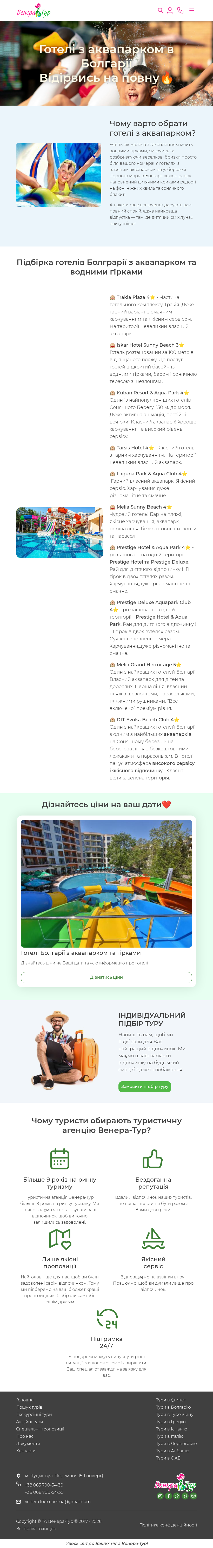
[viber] (193, 1495)
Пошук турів (29, 1407)
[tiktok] (176, 1495)
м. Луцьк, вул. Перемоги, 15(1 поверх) (64, 1475)
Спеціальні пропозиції (40, 1429)
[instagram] (160, 1495)
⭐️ (150, 345)
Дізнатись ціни (106, 977)
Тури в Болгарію (173, 1407)
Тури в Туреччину (175, 1414)
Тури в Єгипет (171, 1400)
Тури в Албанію (172, 1450)
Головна (25, 1400)
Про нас (25, 1436)
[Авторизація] (170, 10)
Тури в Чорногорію (176, 1443)
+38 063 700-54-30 (44, 1485)
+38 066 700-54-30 (44, 1492)
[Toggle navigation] (192, 10)
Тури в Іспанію (171, 1429)
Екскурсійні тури (34, 1414)
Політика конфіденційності (168, 1525)
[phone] (180, 10)
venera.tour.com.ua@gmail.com (58, 1501)
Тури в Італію (170, 1436)
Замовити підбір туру (144, 1086)
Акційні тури (29, 1421)
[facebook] (168, 1495)
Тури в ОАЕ (168, 1458)
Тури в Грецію (171, 1421)
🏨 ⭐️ (132, 297)
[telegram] (185, 1495)
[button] (160, 10)
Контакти (26, 1450)
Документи (28, 1443)
